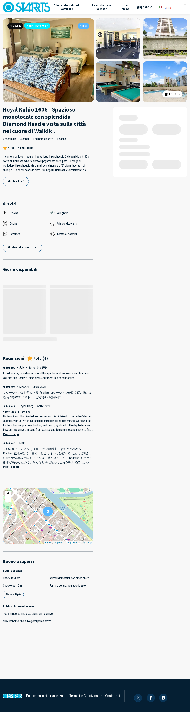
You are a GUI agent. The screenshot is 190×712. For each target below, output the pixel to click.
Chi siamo (126, 7)
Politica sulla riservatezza (44, 696)
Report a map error (82, 542)
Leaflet (48, 542)
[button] (53, 521)
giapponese (144, 7)
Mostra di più (11, 434)
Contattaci (112, 696)
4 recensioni (26, 148)
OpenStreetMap (63, 542)
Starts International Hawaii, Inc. (66, 7)
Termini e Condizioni (84, 696)
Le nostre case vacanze (102, 7)
